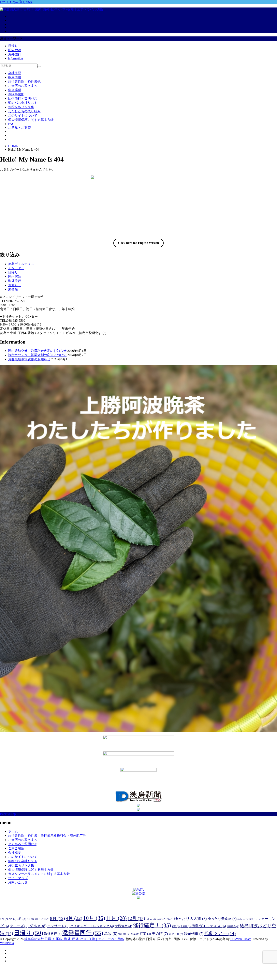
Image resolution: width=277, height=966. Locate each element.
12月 (136, 918)
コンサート (58, 926)
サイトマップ (18, 878)
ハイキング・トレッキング (92, 926)
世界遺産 (123, 926)
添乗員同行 (82, 933)
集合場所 (14, 90)
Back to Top (8, 814)
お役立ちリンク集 (21, 107)
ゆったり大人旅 (190, 918)
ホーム (13, 831)
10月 (94, 918)
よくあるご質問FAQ (22, 844)
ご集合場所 (16, 848)
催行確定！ (152, 925)
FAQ (11, 124)
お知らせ (14, 285)
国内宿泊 (14, 50)
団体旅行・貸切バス (22, 98)
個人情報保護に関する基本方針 (31, 119)
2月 (12, 918)
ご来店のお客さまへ (22, 85)
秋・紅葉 (133, 934)
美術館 (160, 934)
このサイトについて (22, 115)
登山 (122, 934)
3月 (21, 918)
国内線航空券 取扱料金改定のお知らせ (37, 350)
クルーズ (19, 926)
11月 (116, 918)
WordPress (7, 943)
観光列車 (194, 934)
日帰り (13, 46)
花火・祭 (176, 933)
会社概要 (14, 73)
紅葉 (145, 933)
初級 (176, 926)
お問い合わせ (18, 882)
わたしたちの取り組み (16, 2)
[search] (39, 66)
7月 (45, 919)
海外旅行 (14, 54)
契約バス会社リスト (22, 102)
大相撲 (185, 926)
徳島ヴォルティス (21, 264)
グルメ (37, 926)
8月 (57, 918)
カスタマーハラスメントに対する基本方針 (39, 874)
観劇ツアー (220, 933)
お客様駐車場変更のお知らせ (29, 359)
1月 (4, 918)
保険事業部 (16, 94)
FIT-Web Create (240, 939)
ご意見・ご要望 (19, 127)
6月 (38, 919)
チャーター (16, 268)
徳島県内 (233, 926)
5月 (30, 919)
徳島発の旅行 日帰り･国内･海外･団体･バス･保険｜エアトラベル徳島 (74, 939)
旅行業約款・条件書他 (24, 81)
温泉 (110, 933)
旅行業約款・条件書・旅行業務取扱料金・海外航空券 (47, 835)
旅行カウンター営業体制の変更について (37, 355)
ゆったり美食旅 (222, 919)
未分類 (13, 289)
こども (168, 919)
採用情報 (14, 77)
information (15, 58)
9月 (74, 918)
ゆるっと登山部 (247, 919)
